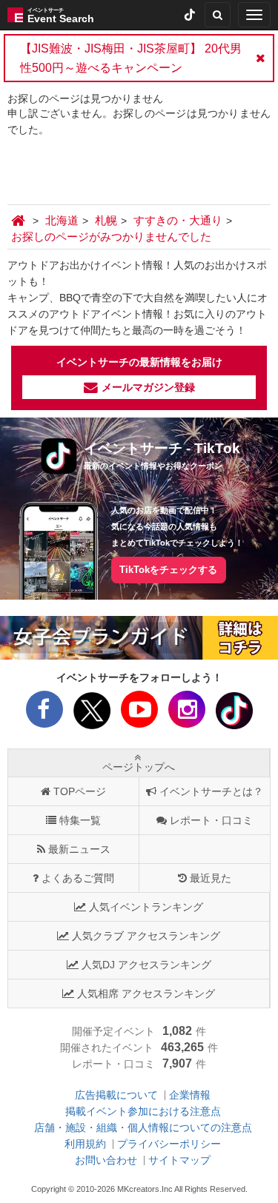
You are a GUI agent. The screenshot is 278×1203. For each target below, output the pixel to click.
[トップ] (20, 221)
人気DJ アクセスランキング (146, 965)
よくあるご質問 (78, 878)
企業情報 (190, 1095)
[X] (91, 714)
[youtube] (139, 714)
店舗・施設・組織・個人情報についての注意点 (143, 1127)
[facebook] (44, 714)
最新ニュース (79, 849)
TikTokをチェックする (168, 569)
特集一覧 (80, 820)
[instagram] (186, 714)
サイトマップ (179, 1160)
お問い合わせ (106, 1160)
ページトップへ (138, 767)
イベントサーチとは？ (211, 791)
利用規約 (85, 1144)
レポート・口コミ (211, 820)
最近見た (210, 878)
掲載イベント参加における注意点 (143, 1111)
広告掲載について (116, 1095)
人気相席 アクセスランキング (146, 993)
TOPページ (79, 791)
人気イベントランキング (146, 907)
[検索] (218, 14)
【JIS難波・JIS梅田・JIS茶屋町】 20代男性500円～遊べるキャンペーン (131, 58)
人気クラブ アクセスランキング (146, 936)
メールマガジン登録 (148, 387)
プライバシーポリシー (169, 1144)
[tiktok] (190, 15)
